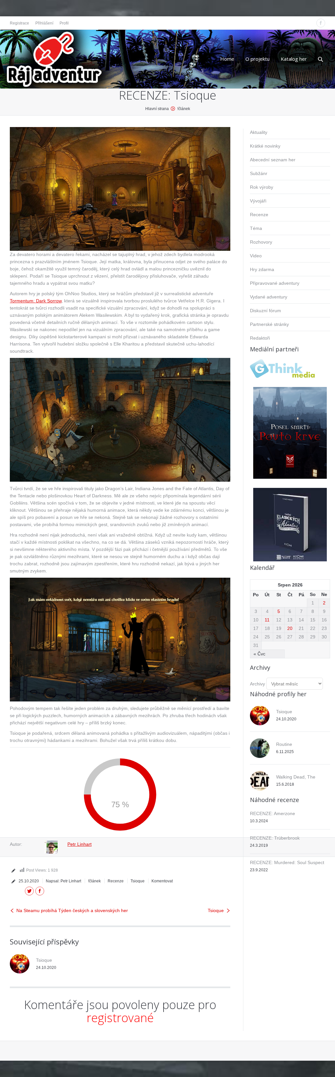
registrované (120, 1018)
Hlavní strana (157, 108)
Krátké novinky (265, 146)
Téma (256, 228)
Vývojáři (258, 200)
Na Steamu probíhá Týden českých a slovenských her (72, 910)
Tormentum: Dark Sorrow (36, 300)
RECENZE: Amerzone (272, 813)
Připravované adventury (274, 283)
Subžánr (258, 173)
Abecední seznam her (272, 159)
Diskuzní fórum (265, 310)
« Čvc (259, 653)
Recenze (116, 881)
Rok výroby (261, 187)
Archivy (257, 683)
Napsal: (63, 881)
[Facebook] (320, 23)
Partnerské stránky (269, 324)
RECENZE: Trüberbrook (275, 838)
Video (256, 255)
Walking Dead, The (295, 777)
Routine (284, 744)
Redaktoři (260, 338)
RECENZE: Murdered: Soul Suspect (287, 862)
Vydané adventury (268, 296)
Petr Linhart (79, 844)
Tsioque (138, 881)
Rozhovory (261, 242)
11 (267, 619)
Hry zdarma (262, 269)
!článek (183, 108)
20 (289, 628)
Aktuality (258, 132)
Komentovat (162, 881)
